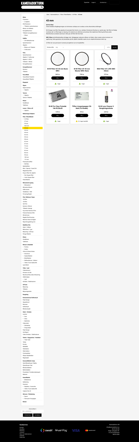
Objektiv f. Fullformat (28, 57)
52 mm (26, 134)
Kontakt (22, 427)
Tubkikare (25, 105)
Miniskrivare (26, 215)
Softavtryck (26, 306)
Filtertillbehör (26, 179)
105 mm (26, 157)
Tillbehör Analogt (27, 208)
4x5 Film (25, 204)
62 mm (26, 141)
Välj (57, 78)
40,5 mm (26, 125)
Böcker (25, 401)
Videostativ (26, 323)
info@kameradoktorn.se (112, 427)
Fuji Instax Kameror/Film (29, 210)
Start (48, 14)
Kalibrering (25, 382)
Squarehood (26, 302)
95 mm (26, 155)
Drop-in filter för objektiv (29, 173)
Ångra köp (22, 437)
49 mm (26, 132)
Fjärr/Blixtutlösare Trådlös (30, 363)
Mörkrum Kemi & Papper (29, 219)
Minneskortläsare (27, 187)
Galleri (115, 47)
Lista (108, 47)
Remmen (25, 304)
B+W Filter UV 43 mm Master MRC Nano (82, 70)
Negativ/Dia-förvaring (28, 217)
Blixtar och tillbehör (28, 28)
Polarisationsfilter (27, 161)
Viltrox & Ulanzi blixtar (29, 251)
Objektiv (25, 45)
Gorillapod (25, 332)
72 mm (26, 146)
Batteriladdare (26, 370)
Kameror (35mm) (27, 206)
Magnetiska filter (27, 170)
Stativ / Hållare (27, 227)
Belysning (25, 287)
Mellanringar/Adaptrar (29, 113)
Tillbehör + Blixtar (27, 61)
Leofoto (25, 314)
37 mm (26, 121)
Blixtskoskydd (26, 309)
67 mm (26, 143)
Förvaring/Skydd (27, 194)
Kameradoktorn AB (114, 424)
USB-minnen (26, 189)
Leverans (22, 432)
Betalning (22, 430)
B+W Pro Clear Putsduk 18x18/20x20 (57, 107)
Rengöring (25, 294)
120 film (25, 201)
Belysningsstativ (27, 291)
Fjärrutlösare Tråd (27, 365)
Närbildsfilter (26, 166)
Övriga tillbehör (27, 234)
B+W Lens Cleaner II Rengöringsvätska (106, 107)
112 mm (26, 159)
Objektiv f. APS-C (27, 59)
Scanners (25, 384)
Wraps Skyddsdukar (28, 355)
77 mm (26, 148)
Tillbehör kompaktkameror (30, 33)
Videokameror (26, 270)
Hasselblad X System (28, 77)
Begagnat (25, 82)
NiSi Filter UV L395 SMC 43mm (106, 70)
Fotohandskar (26, 353)
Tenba (24, 342)
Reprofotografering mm (29, 222)
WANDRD (25, 346)
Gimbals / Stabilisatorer (29, 281)
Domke (25, 344)
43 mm (26, 128)
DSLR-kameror (26, 24)
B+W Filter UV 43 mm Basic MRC (57, 70)
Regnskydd (26, 358)
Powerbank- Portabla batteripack (31, 372)
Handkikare (26, 103)
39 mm (26, 123)
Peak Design (26, 300)
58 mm (26, 139)
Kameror (25, 69)
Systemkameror (27, 43)
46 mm (26, 130)
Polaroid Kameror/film (29, 213)
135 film (25, 199)
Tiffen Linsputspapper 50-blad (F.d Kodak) (82, 107)
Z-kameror (25, 19)
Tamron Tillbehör (27, 97)
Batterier (25, 374)
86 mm (26, 152)
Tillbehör (25, 71)
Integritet (22, 435)
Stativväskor (26, 351)
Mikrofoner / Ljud (27, 229)
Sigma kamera (26, 87)
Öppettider (86, 2)
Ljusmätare (26, 265)
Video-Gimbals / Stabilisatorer (31, 334)
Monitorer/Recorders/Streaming (31, 274)
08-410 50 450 (115, 429)
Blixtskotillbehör (27, 367)
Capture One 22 (27, 391)
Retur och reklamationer (26, 434)
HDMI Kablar (26, 277)
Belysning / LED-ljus (28, 231)
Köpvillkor (22, 429)
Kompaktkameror (27, 30)
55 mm (26, 137)
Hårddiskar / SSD (27, 191)
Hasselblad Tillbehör (28, 79)
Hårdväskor (26, 349)
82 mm (26, 150)
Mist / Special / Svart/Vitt (30, 168)
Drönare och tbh (27, 272)
